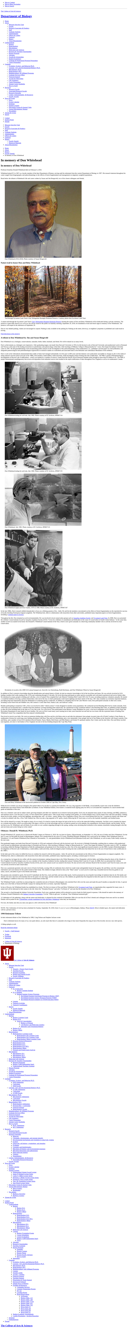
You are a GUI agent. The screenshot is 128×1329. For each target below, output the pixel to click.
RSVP (92, 908)
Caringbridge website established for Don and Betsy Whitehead (39, 899)
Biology (16, 16)
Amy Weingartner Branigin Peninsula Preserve (46, 321)
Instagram (8, 938)
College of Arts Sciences (13, 941)
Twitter (7, 934)
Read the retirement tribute (9, 927)
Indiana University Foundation (33, 894)
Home (7, 21)
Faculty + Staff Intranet (12, 931)
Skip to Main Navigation (12, 4)
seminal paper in (16, 614)
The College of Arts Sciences (11, 11)
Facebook (8, 936)
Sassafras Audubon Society (82, 618)
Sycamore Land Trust (100, 618)
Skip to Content (10, 2)
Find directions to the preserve (10, 334)
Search (7, 114)
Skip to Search (9, 6)
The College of (24, 960)
